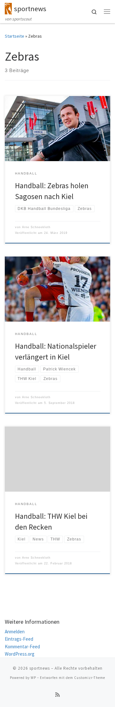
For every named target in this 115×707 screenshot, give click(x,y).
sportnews (39, 668)
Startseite (14, 36)
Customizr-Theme (89, 677)
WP (33, 677)
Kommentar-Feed (22, 647)
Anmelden (15, 632)
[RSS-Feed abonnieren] (57, 695)
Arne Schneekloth (36, 227)
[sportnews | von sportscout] (8, 7)
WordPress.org (19, 654)
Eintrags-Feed (19, 639)
